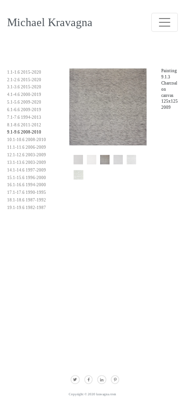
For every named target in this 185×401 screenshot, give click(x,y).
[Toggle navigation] (164, 22)
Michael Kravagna (49, 22)
